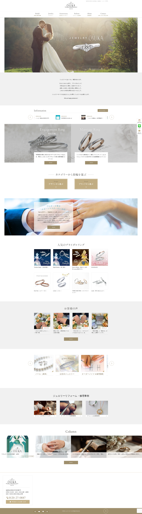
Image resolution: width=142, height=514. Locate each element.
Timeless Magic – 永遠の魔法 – (41, 267)
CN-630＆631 (94, 267)
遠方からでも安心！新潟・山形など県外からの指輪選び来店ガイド (124, 454)
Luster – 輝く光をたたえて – (98, 290)
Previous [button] (30, 117)
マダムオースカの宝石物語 (28, 456)
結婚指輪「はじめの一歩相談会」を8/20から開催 (108, 118)
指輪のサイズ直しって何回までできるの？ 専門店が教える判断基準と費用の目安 (57, 454)
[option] (71, 45)
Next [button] (111, 117)
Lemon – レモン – (57, 290)
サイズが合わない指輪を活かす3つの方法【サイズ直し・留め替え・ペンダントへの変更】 (94, 454)
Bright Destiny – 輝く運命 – (59, 267)
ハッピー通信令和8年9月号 (51, 118)
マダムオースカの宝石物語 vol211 (10, 454)
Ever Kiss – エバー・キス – (40, 290)
